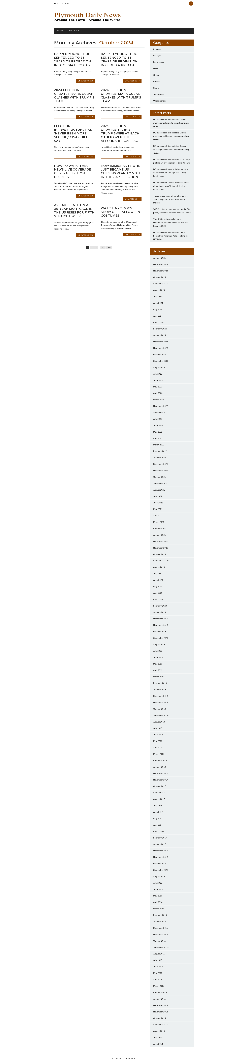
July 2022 (157, 419)
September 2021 (160, 483)
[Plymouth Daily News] (88, 22)
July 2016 (157, 883)
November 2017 (160, 780)
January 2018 (159, 767)
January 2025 (159, 258)
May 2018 (157, 741)
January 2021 (159, 535)
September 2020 (160, 561)
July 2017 (157, 805)
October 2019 (159, 631)
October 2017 (159, 786)
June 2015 (158, 966)
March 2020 (158, 599)
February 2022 (160, 451)
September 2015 (160, 947)
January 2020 (159, 612)
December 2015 (160, 928)
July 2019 (157, 651)
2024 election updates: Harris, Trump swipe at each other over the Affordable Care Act (120, 133)
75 (102, 248)
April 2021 (157, 515)
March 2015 (158, 986)
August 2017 (159, 799)
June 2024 (158, 303)
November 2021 (160, 470)
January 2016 (159, 921)
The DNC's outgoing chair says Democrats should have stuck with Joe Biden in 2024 (170, 222)
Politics (156, 81)
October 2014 (159, 1018)
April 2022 (157, 438)
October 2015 (159, 941)
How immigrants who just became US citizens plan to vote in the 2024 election (121, 171)
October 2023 (159, 354)
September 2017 (160, 793)
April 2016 (157, 902)
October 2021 (159, 477)
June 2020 (158, 580)
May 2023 (157, 387)
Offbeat (156, 75)
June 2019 (158, 657)
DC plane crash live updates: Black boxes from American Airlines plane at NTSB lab (170, 235)
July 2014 (157, 1037)
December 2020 (160, 541)
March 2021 (158, 522)
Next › (109, 248)
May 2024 (157, 309)
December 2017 (160, 773)
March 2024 (158, 322)
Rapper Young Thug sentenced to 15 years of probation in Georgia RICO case (73, 59)
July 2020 (157, 573)
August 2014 (159, 1031)
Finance (157, 49)
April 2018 (157, 747)
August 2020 (159, 567)
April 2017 (157, 825)
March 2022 (158, 445)
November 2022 (160, 406)
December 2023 (160, 341)
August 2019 (159, 644)
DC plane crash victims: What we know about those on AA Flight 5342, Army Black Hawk (170, 172)
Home (60, 30)
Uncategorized (85, 81)
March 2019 (158, 677)
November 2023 (160, 348)
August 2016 (159, 876)
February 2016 (160, 915)
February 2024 (160, 329)
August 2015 (159, 954)
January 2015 (159, 999)
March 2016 (158, 909)
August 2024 (159, 290)
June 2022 (158, 425)
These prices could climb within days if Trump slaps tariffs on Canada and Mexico (170, 199)
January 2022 (159, 457)
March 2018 (158, 754)
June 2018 (158, 735)
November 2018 (160, 702)
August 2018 (159, 722)
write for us (76, 30)
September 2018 (160, 715)
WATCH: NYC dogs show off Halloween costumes (120, 211)
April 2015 (157, 979)
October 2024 (159, 277)
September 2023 (160, 361)
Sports (156, 88)
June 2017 (158, 812)
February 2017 (160, 838)
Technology (158, 94)
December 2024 (160, 264)
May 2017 (157, 818)
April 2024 (157, 316)
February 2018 (160, 760)
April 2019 (157, 670)
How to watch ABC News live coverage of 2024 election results (72, 171)
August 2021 (159, 490)
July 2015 (157, 960)
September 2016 (160, 870)
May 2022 (157, 432)
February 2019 (160, 683)
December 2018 (160, 696)
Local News (158, 62)
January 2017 (159, 844)
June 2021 (158, 503)
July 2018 (157, 728)
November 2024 (160, 271)
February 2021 (160, 528)
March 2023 (158, 399)
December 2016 (160, 851)
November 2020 (160, 548)
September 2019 (160, 638)
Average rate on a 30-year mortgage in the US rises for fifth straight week (74, 210)
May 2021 (157, 509)
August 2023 (159, 367)
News (155, 68)
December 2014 (160, 1005)
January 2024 (159, 335)
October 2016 (159, 863)
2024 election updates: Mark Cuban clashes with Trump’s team (74, 95)
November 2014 (160, 1012)
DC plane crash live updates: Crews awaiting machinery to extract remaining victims (171, 122)
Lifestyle (157, 56)
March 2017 (158, 831)
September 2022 (160, 412)
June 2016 (158, 889)
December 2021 (160, 464)
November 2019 (160, 625)
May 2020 (157, 586)
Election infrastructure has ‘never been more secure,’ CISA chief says (73, 133)
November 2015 (160, 934)
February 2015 (160, 992)
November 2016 (160, 857)
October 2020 (159, 554)
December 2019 (160, 619)
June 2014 (158, 1044)
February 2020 (160, 606)
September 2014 (160, 1024)
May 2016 (157, 896)
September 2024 (160, 284)
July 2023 (157, 374)
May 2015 (157, 973)
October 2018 (159, 709)
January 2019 (159, 689)
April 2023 (157, 393)
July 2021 (157, 496)
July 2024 (157, 296)
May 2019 (157, 664)
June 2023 (158, 380)
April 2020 (157, 593)
